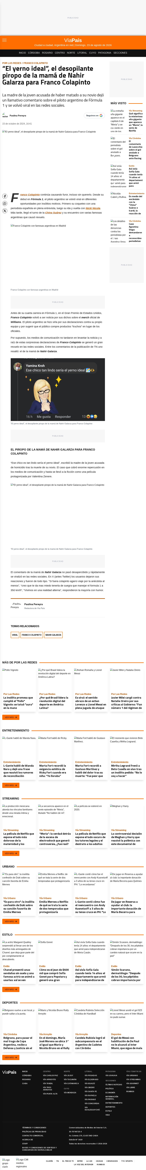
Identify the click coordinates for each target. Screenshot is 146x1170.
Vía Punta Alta (50, 1094)
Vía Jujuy (68, 1076)
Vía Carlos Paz (50, 1076)
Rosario (47, 53)
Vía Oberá (90, 1088)
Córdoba (34, 53)
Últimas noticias (114, 1085)
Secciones (120, 53)
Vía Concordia (92, 1104)
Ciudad (99, 1161)
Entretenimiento (114, 1103)
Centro (60, 53)
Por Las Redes (11, 63)
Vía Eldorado (91, 1080)
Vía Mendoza (70, 1093)
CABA (25, 1084)
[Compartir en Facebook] (4, 196)
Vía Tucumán (70, 1080)
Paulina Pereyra (18, 115)
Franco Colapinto (36, 63)
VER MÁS (9, 717)
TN (57, 1161)
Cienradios (112, 1161)
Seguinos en (92, 115)
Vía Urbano (132, 1076)
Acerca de (27, 1140)
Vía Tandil (48, 1084)
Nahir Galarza (53, 635)
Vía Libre (130, 1088)
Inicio (22, 53)
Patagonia (104, 53)
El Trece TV (68, 1161)
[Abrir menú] (18, 40)
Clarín (49, 1161)
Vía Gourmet (132, 1084)
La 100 (89, 1161)
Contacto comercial (32, 1136)
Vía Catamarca (71, 1084)
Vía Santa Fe (91, 1092)
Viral (15, 635)
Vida (108, 1115)
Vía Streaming (133, 1080)
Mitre (80, 1161)
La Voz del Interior (83, 1165)
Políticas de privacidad (34, 1132)
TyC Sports (127, 1161)
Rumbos (130, 1092)
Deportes (110, 1107)
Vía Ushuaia (111, 1076)
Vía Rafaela (91, 1096)
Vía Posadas (91, 1076)
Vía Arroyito (49, 1080)
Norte (71, 53)
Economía (110, 1093)
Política (110, 1089)
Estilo (109, 1111)
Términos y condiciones (34, 1128)
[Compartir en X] (4, 210)
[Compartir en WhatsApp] (4, 203)
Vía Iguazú (90, 1084)
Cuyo (92, 53)
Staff (25, 1144)
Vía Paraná (90, 1100)
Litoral (82, 53)
